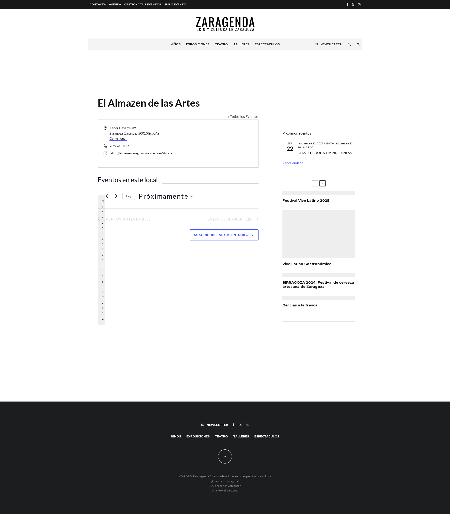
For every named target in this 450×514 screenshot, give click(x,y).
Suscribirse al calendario (221, 235)
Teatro (221, 44)
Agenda (115, 4)
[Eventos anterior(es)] (107, 196)
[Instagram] (359, 4)
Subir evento (175, 4)
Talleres (241, 44)
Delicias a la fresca (300, 305)
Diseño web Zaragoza (225, 490)
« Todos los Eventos (243, 116)
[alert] (101, 260)
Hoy (128, 196)
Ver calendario (292, 163)
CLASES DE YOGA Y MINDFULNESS (324, 153)
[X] (353, 4)
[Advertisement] (318, 93)
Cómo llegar (118, 138)
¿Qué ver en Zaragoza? (225, 481)
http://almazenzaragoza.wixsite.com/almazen (142, 153)
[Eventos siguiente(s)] (116, 196)
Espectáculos (267, 44)
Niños (175, 44)
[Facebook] (347, 4)
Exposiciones (197, 44)
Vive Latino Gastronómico (307, 264)
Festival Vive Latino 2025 (305, 200)
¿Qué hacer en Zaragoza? (225, 485)
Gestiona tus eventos (142, 4)
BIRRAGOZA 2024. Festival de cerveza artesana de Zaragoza (318, 284)
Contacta (98, 4)
